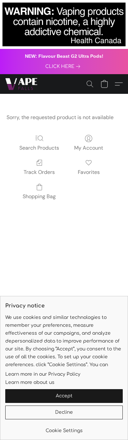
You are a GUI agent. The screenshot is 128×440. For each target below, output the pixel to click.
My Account (88, 147)
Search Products (39, 147)
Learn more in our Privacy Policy (42, 374)
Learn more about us (29, 382)
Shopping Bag (39, 196)
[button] (22, 84)
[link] (64, 67)
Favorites (89, 172)
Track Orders (39, 172)
